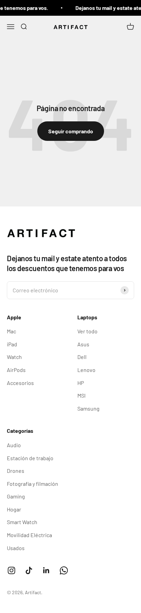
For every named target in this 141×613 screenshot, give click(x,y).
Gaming (16, 496)
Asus (83, 344)
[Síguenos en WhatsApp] (63, 570)
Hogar (14, 509)
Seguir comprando (70, 131)
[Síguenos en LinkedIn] (46, 570)
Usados (16, 548)
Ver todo (87, 331)
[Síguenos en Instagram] (11, 570)
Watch (14, 357)
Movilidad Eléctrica (29, 535)
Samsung (88, 408)
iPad (12, 344)
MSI (81, 395)
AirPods (16, 370)
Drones (15, 470)
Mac (11, 331)
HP (80, 382)
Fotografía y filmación (32, 483)
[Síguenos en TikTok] (29, 570)
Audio (14, 445)
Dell (82, 357)
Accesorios (20, 382)
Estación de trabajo (30, 458)
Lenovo (86, 370)
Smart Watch (22, 522)
